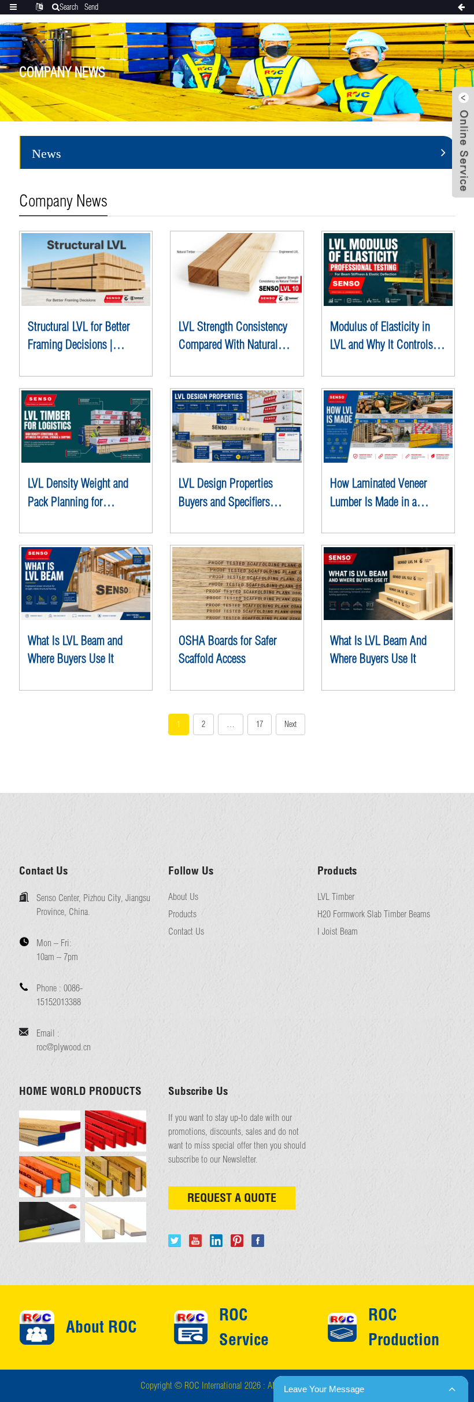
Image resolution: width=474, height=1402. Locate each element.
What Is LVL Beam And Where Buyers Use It (378, 649)
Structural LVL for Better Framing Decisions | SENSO (79, 336)
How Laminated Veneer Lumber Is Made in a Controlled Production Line (387, 493)
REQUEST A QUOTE (231, 1197)
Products (182, 914)
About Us (183, 896)
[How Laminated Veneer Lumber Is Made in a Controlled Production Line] (388, 426)
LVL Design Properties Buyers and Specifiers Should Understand (226, 493)
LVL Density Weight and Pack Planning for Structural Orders (78, 493)
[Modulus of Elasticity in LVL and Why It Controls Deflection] (388, 269)
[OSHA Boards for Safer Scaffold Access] (236, 583)
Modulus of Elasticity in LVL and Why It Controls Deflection (381, 336)
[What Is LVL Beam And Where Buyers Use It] (388, 583)
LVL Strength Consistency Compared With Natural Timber (233, 336)
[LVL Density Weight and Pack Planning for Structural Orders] (85, 426)
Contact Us (186, 931)
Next (290, 724)
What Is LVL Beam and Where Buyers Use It (75, 649)
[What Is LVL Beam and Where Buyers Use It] (85, 583)
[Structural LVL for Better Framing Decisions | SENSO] (85, 269)
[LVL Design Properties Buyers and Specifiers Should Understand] (236, 426)
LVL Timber (335, 896)
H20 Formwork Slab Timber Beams (373, 914)
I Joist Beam (337, 931)
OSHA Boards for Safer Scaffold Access (228, 649)
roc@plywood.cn (63, 1047)
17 (259, 724)
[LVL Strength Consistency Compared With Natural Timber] (236, 269)
